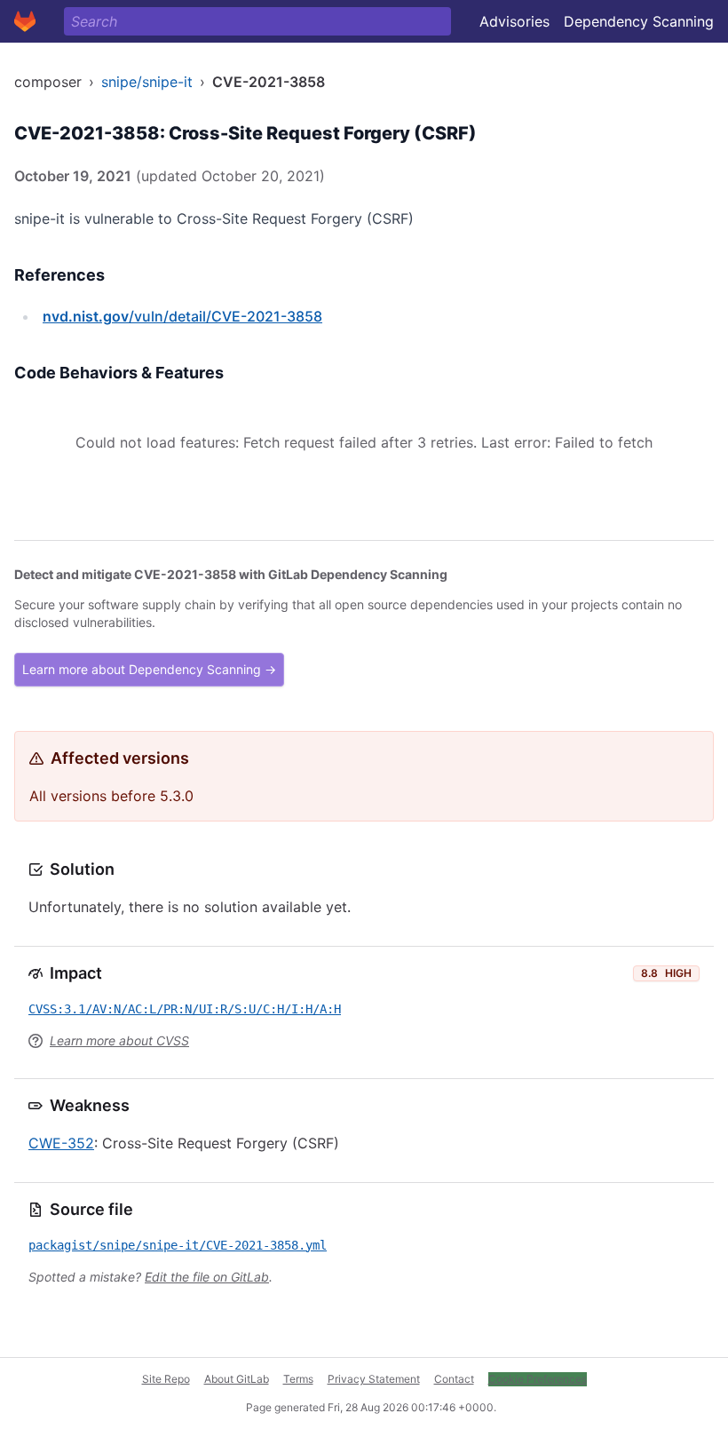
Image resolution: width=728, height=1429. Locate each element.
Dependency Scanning (639, 21)
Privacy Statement (374, 1378)
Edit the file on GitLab (207, 1276)
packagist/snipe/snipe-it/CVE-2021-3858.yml (177, 1245)
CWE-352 (61, 1143)
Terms (298, 1378)
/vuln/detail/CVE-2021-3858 (182, 316)
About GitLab (236, 1378)
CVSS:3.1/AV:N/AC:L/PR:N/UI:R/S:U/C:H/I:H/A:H (184, 1009)
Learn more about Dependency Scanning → (149, 669)
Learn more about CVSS (119, 1040)
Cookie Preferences (537, 1378)
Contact (454, 1378)
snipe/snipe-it (147, 82)
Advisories (514, 21)
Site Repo (166, 1378)
